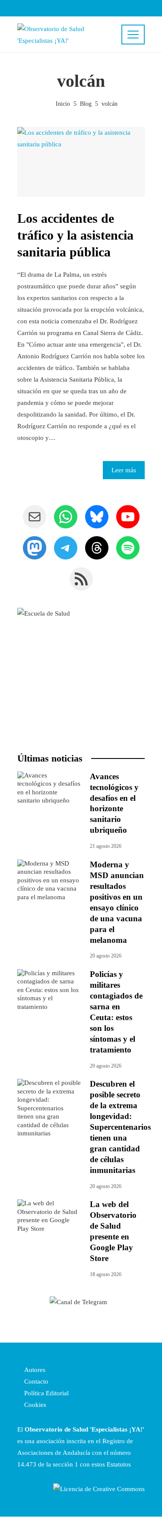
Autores (33, 1369)
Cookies (34, 1404)
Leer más (123, 470)
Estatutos (119, 1464)
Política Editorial (45, 1393)
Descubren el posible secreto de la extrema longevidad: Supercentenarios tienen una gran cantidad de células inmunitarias (120, 1127)
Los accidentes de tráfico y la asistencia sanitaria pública (75, 235)
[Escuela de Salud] (81, 671)
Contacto (35, 1381)
